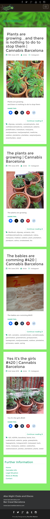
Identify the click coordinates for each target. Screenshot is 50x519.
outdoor (9, 135)
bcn (33, 437)
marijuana (29, 129)
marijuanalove (11, 132)
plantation (16, 135)
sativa (16, 240)
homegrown (10, 340)
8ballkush (12, 232)
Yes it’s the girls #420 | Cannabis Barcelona (21, 362)
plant (30, 238)
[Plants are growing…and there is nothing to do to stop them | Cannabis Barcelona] (25, 79)
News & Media (12, 476)
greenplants (32, 440)
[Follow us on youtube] (36, 2)
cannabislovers (25, 335)
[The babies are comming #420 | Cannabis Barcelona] (25, 292)
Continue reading (34, 121)
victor (25, 55)
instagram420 (21, 443)
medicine (33, 132)
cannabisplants (29, 124)
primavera (10, 343)
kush (38, 443)
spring (22, 343)
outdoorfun (31, 446)
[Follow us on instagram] (44, 2)
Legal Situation (12, 473)
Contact (9, 478)
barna (29, 437)
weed (19, 138)
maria (8, 446)
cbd (37, 124)
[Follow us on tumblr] (40, 2)
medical (17, 238)
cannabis (18, 124)
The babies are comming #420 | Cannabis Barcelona (24, 260)
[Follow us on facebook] (22, 2)
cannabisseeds (38, 335)
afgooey (11, 124)
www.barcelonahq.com (11, 499)
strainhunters (11, 138)
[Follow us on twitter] (26, 2)
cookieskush (28, 127)
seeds (17, 343)
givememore (21, 338)
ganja (25, 440)
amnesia (27, 232)
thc (31, 240)
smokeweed (24, 240)
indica (35, 235)
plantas (21, 449)
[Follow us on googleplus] (31, 2)
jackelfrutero (10, 129)
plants (35, 449)
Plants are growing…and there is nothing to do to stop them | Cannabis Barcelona (25, 42)
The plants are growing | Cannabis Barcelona (24, 157)
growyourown (32, 338)
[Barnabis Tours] (7, 8)
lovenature (20, 129)
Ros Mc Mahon (32, 516)
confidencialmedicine (14, 127)
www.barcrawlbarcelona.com (13, 505)
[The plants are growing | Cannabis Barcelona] (25, 190)
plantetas (25, 135)
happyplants (10, 443)
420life (14, 437)
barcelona (22, 437)
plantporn (9, 240)
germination (10, 338)
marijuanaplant (23, 132)
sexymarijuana (35, 135)
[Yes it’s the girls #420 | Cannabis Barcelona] (25, 395)
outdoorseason (11, 449)
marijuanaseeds (22, 340)
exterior (36, 127)
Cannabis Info (11, 470)
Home (8, 467)
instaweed (32, 443)
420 (9, 335)
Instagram (35, 55)
